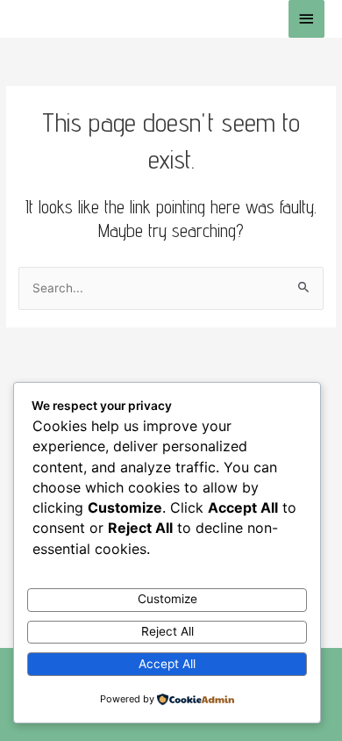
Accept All (167, 664)
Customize (167, 599)
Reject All (167, 631)
